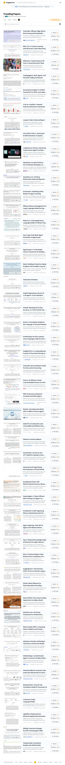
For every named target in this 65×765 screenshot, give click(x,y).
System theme (9, 762)
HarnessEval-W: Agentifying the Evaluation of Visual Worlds (33, 468)
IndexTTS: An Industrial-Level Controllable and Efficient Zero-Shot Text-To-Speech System (33, 425)
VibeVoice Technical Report (32, 439)
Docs (60, 762)
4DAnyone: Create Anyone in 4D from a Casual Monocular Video (33, 62)
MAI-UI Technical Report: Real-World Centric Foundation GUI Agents (33, 555)
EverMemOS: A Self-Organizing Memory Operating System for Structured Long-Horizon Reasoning (33, 512)
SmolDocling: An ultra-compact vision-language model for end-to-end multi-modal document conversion (34, 338)
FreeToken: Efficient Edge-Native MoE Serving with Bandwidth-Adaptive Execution (34, 32)
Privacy (20, 762)
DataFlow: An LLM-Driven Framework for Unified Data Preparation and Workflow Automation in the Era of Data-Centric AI (33, 613)
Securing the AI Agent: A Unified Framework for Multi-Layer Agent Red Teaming (34, 91)
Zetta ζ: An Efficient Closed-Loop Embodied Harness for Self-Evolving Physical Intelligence (34, 381)
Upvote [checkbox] (55, 32)
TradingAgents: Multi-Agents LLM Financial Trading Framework (34, 76)
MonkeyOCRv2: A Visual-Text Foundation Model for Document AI (35, 686)
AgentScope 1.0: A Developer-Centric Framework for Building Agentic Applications (33, 251)
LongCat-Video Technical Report (34, 120)
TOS (16, 762)
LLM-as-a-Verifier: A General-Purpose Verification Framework (34, 105)
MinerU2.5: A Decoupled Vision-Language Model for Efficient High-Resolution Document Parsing (35, 222)
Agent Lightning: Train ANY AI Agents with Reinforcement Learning (33, 526)
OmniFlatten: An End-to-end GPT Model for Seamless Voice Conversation (33, 454)
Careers (30, 762)
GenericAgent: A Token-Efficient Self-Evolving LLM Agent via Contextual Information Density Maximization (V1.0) (34, 497)
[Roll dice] (60, 24)
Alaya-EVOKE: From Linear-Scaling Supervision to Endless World (34, 599)
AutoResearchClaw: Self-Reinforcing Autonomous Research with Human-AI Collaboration (35, 483)
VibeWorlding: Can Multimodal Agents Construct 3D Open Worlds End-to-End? (34, 657)
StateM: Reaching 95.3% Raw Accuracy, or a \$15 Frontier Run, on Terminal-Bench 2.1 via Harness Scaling (35, 309)
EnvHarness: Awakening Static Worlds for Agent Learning (33, 192)
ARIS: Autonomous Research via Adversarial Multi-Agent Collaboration (32, 395)
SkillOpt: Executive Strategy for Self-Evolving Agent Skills (33, 729)
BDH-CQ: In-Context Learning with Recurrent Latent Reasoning (34, 47)
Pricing (56, 762)
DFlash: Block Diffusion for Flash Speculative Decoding (32, 584)
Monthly (15, 19)
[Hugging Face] (35, 762)
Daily (5, 19)
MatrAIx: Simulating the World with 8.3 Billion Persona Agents (33, 410)
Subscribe (46, 6)
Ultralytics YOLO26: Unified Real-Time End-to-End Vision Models (34, 642)
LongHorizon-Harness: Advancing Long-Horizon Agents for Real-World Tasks (34, 149)
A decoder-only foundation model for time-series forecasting (34, 367)
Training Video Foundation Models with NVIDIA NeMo (32, 744)
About (25, 762)
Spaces (51, 762)
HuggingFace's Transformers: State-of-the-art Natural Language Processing (35, 570)
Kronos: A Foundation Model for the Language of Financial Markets (35, 323)
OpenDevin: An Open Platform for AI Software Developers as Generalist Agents (33, 163)
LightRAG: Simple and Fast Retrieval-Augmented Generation (34, 715)
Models (39, 762)
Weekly (9, 19)
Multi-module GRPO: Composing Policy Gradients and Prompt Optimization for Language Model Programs (34, 628)
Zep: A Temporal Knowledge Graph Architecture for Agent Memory (34, 541)
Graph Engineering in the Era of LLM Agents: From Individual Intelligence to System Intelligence (35, 294)
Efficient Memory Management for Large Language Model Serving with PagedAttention (34, 207)
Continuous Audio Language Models (29, 700)
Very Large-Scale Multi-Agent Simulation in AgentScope (33, 236)
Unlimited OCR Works (30, 280)
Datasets (45, 762)
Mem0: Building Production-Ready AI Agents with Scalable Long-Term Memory (35, 265)
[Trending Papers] (19, 20)
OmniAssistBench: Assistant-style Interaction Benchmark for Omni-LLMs (34, 671)
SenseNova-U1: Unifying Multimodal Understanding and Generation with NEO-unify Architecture (33, 178)
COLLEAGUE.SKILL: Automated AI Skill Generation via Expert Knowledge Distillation (33, 134)
